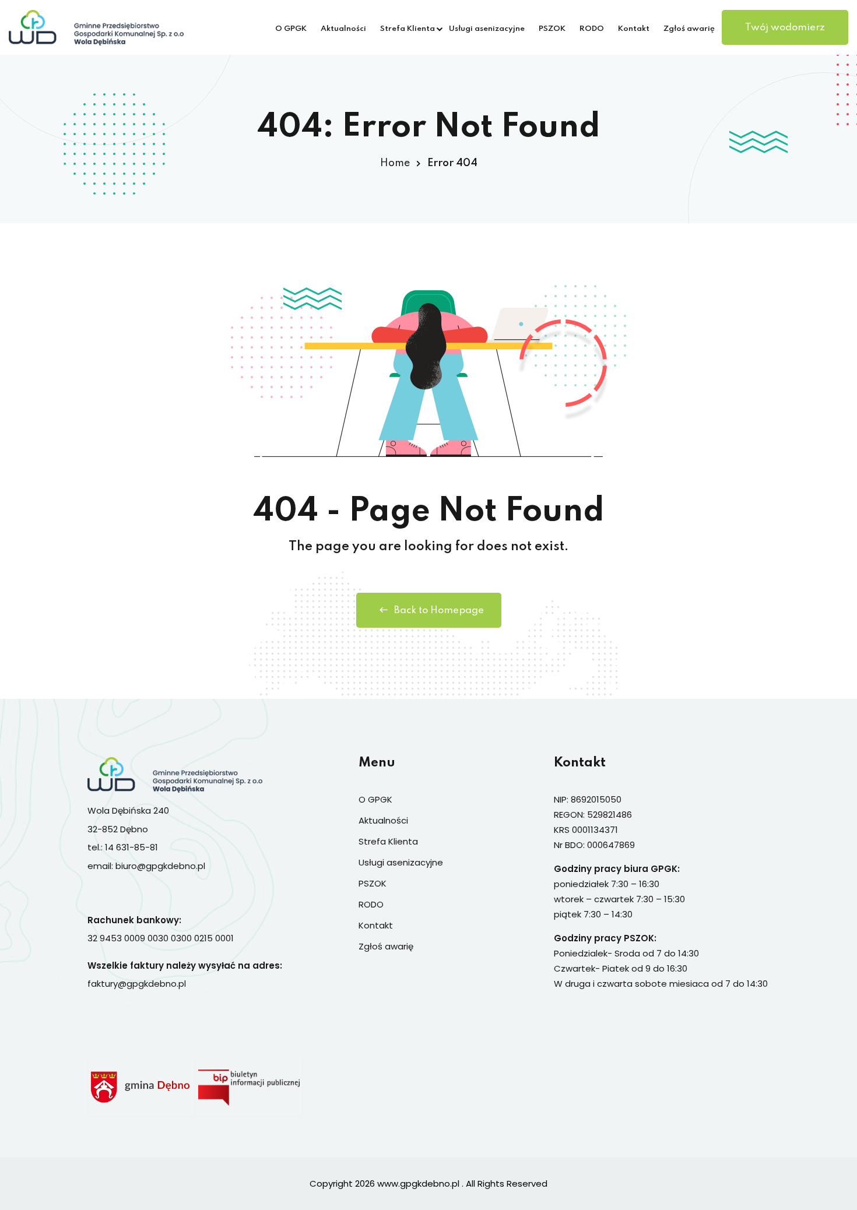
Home (395, 163)
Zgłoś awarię (689, 29)
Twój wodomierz (785, 28)
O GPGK (291, 29)
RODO (591, 29)
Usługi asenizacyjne (487, 29)
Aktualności (343, 29)
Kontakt (633, 29)
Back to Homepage (439, 610)
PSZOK (552, 29)
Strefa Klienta (407, 29)
